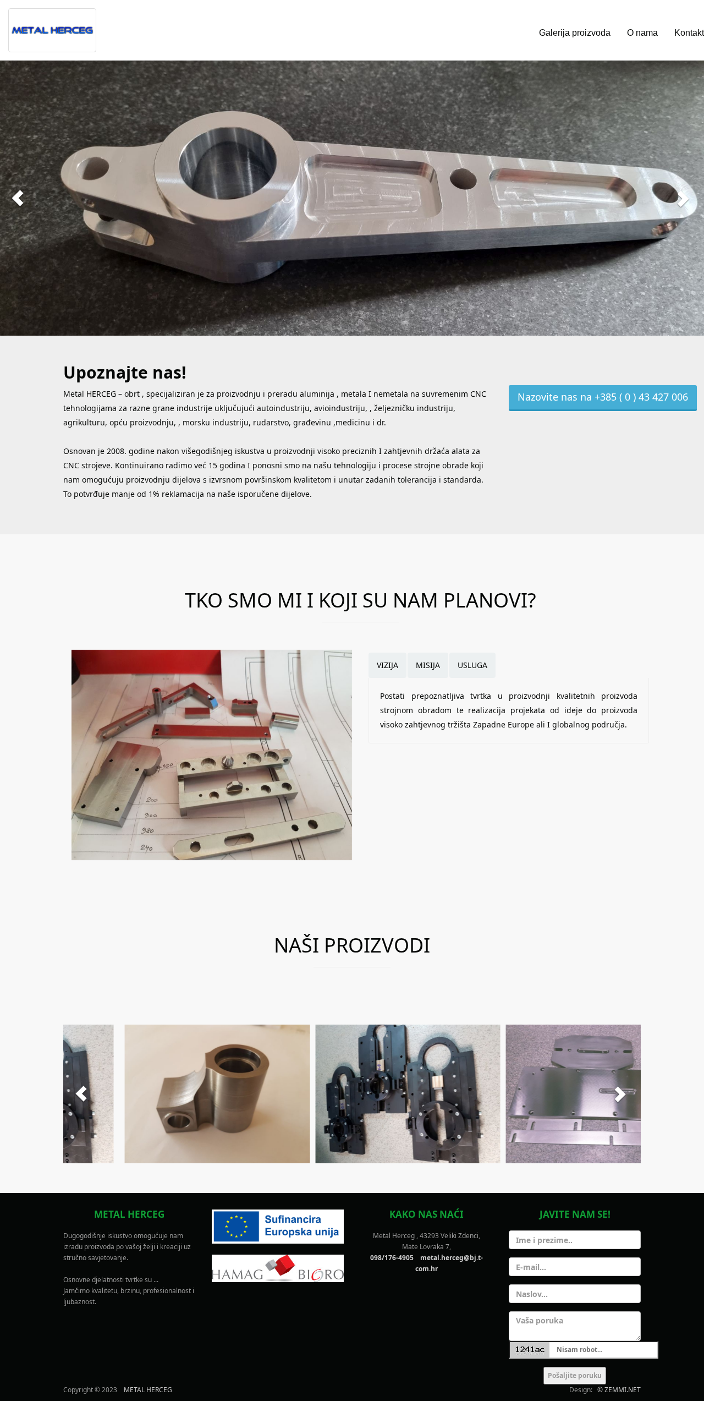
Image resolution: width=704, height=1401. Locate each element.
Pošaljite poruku (575, 1375)
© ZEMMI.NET (619, 1389)
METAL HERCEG (148, 1389)
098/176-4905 (392, 1257)
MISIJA (428, 665)
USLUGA (472, 665)
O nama (642, 32)
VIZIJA (387, 665)
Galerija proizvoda (574, 32)
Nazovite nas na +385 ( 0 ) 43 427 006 (603, 396)
